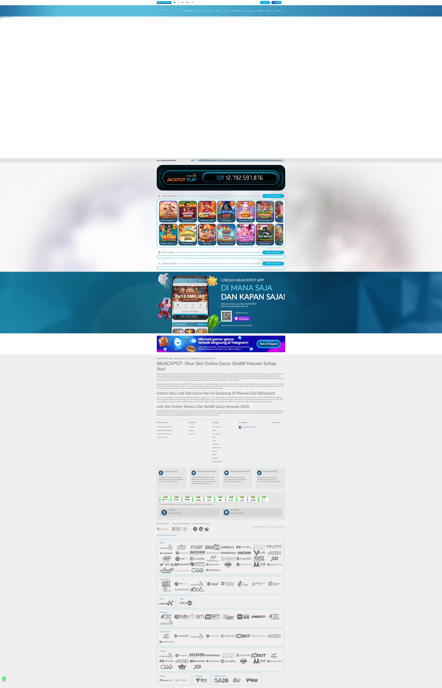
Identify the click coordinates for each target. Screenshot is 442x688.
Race (218, 11)
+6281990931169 (249, 427)
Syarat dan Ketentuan (164, 434)
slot (241, 411)
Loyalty (191, 430)
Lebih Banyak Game (273, 196)
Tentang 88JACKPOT (164, 427)
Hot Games (187, 11)
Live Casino (207, 11)
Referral (191, 434)
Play (191, 180)
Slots (196, 11)
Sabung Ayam (217, 461)
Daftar (276, 2)
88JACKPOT (213, 374)
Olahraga (237, 11)
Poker (268, 11)
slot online (272, 384)
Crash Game (248, 11)
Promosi (192, 427)
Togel (226, 11)
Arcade (260, 11)
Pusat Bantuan (162, 437)
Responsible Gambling (164, 430)
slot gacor (208, 397)
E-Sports (278, 11)
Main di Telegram (165, 2)
